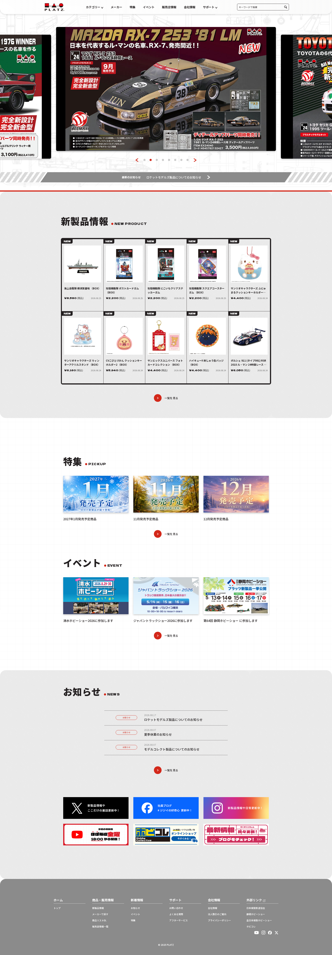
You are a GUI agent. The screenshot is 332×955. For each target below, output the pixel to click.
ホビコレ (251, 926)
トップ (57, 908)
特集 (132, 7)
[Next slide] (195, 160)
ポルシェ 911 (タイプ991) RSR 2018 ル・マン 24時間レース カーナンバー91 (248, 363)
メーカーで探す (100, 914)
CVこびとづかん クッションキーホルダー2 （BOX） (124, 362)
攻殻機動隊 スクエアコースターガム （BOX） (206, 290)
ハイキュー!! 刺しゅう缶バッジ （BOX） (206, 362)
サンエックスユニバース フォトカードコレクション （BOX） (165, 362)
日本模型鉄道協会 (256, 908)
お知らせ (126, 717)
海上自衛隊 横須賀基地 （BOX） (82, 288)
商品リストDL (99, 920)
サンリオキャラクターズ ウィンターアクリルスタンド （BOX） (82, 362)
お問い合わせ (176, 908)
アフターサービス (178, 920)
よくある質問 (176, 914)
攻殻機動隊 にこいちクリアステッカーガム (165, 290)
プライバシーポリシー (219, 920)
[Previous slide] (137, 160)
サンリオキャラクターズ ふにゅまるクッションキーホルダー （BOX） (248, 290)
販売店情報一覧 (100, 926)
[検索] (285, 7)
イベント (148, 7)
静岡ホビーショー (256, 914)
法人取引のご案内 (217, 914)
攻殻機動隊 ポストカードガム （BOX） (122, 290)
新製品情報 (98, 908)
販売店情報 (169, 7)
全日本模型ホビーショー (259, 920)
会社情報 (189, 7)
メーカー (116, 7)
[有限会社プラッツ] (54, 6)
